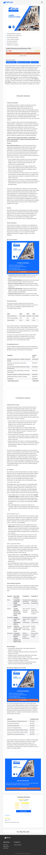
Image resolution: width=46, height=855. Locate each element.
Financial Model (11, 62)
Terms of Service (6, 846)
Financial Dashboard (23, 62)
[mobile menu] (42, 2)
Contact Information (17, 844)
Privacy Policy (5, 844)
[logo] (8, 2)
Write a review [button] (24, 811)
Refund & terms (23, 55)
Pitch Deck (34, 62)
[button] (37, 50)
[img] (7, 818)
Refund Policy (5, 848)
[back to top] (44, 853)
